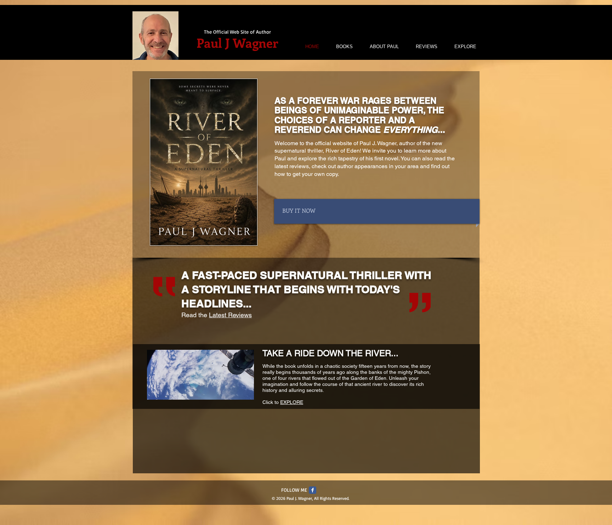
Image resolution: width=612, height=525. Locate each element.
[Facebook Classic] (312, 490)
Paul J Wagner (237, 42)
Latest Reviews (230, 315)
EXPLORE (291, 402)
